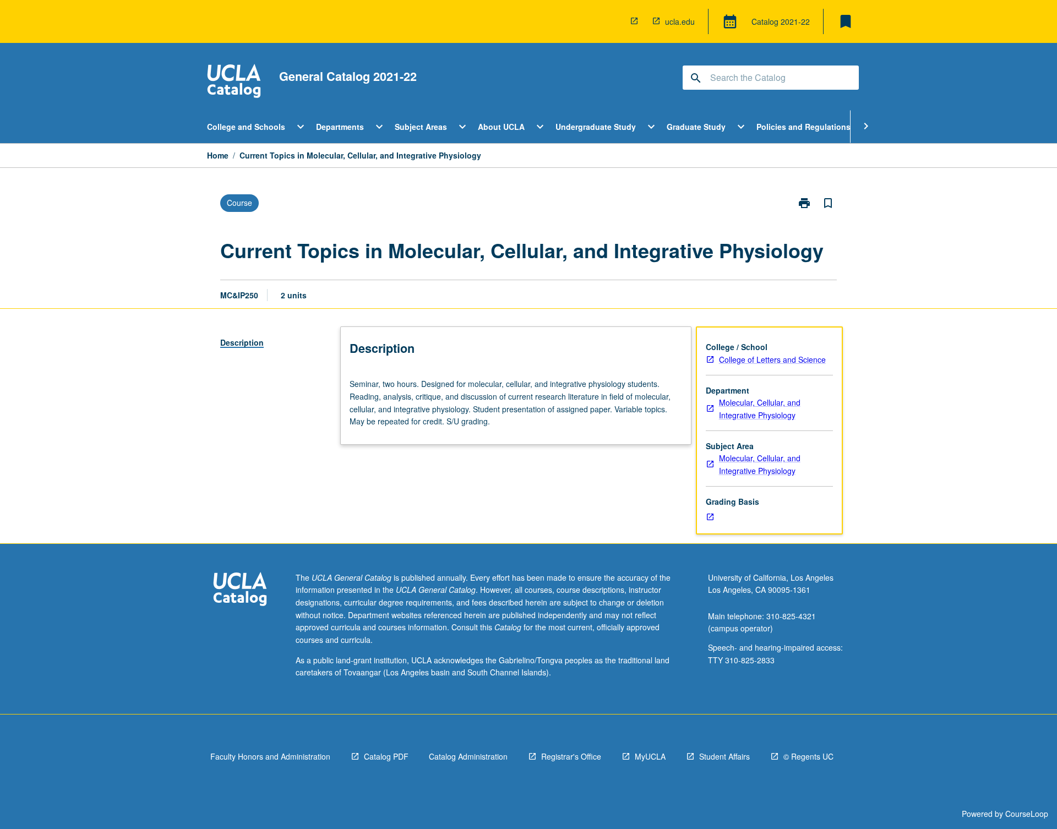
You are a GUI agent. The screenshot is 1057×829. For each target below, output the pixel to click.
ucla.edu (680, 21)
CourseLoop (1026, 813)
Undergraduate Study (595, 126)
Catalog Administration (468, 756)
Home (217, 155)
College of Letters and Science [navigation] (772, 359)
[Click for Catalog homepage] (233, 82)
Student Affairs (724, 756)
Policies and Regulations (803, 126)
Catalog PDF (386, 756)
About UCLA (501, 126)
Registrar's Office (571, 756)
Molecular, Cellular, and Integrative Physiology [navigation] (759, 409)
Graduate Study (696, 126)
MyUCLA (650, 756)
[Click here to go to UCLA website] (240, 590)
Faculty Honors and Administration (270, 756)
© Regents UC (808, 756)
